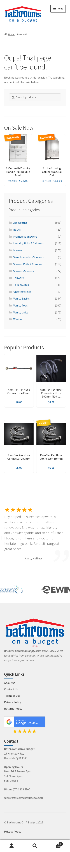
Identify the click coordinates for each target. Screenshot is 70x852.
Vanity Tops (20, 305)
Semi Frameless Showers (28, 257)
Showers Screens (23, 271)
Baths (17, 229)
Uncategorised (22, 291)
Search (35, 846)
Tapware (18, 278)
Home (11, 34)
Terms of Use (12, 695)
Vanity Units (20, 312)
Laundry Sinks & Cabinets (28, 243)
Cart (54, 842)
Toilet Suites (21, 284)
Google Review (27, 722)
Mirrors (17, 250)
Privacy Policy (12, 702)
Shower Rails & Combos (27, 264)
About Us (9, 683)
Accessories (20, 222)
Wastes (17, 319)
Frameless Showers (25, 236)
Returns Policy (13, 708)
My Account (11, 846)
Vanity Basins (21, 298)
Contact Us (11, 689)
